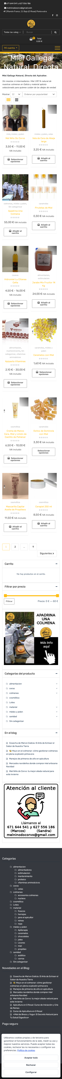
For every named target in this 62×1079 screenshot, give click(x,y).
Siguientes (46, 553)
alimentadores (25, 870)
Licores (15, 275)
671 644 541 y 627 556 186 (18, 3)
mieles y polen (17, 134)
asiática (21, 955)
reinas (21, 920)
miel (8, 134)
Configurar (31, 1072)
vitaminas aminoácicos (29, 882)
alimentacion (43, 275)
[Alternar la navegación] (57, 48)
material (13, 707)
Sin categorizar (15, 207)
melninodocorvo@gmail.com (19, 8)
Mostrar (6, 94)
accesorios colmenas (28, 895)
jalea (20, 939)
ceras (12, 688)
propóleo (22, 949)
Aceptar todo (31, 1057)
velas (50, 134)
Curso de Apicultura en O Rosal (27, 1011)
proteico (22, 879)
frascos (21, 911)
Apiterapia (23, 930)
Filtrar (9, 601)
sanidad (13, 716)
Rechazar (31, 1065)
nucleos (21, 898)
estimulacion (44, 278)
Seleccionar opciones (17, 160)
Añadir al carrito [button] (45, 159)
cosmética (15, 427)
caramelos (43, 203)
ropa (20, 924)
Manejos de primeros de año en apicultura (29, 758)
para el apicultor (25, 917)
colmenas (8, 203)
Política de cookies (26, 1050)
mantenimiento (13, 351)
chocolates (23, 936)
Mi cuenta (9, 48)
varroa (21, 958)
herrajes (22, 914)
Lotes (12, 702)
